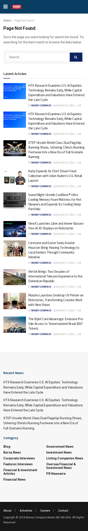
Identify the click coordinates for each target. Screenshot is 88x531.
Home (7, 20)
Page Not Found (24, 20)
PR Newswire (56, 473)
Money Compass (41, 105)
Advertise (26, 510)
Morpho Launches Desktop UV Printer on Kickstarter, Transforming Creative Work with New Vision (55, 300)
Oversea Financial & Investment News (61, 466)
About (7, 510)
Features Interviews (18, 464)
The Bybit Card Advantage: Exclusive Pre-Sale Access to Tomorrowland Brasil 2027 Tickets (56, 324)
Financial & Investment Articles (20, 471)
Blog (6, 446)
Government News (60, 446)
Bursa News (12, 452)
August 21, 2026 (65, 234)
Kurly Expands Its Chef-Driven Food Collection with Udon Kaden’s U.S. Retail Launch (55, 176)
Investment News (59, 452)
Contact (63, 510)
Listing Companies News (64, 458)
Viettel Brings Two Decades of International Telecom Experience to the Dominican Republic (55, 276)
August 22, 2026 (65, 162)
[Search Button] (76, 57)
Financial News (14, 479)
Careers (45, 510)
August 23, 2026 (65, 105)
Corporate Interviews (19, 458)
